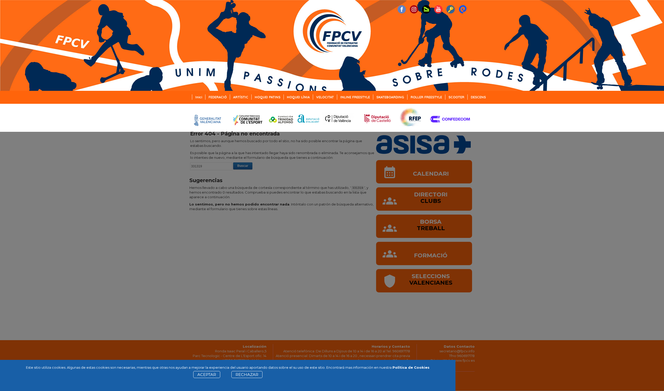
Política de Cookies (411, 367)
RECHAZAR (247, 374)
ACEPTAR (206, 374)
